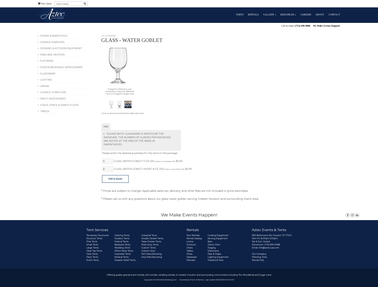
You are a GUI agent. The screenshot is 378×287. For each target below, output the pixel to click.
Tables (189, 251)
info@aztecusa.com (269, 247)
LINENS (44, 86)
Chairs (189, 247)
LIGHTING (46, 79)
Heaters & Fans (215, 260)
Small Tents (92, 244)
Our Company (259, 254)
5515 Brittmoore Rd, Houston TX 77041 (272, 235)
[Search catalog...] (85, 4)
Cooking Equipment (218, 235)
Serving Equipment (218, 238)
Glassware (191, 257)
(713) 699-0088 (302, 26)
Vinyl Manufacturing (151, 257)
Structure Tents (94, 238)
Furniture (191, 244)
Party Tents (92, 257)
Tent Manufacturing (151, 254)
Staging (212, 247)
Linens (189, 241)
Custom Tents (148, 247)
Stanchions (213, 251)
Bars (210, 241)
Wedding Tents (122, 247)
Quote (46, 3)
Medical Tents (121, 257)
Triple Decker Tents (151, 241)
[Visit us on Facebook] (348, 215)
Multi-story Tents (150, 244)
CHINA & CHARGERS (52, 42)
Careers (305, 14)
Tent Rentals (192, 235)
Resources (287, 14)
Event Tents (92, 260)
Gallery (268, 14)
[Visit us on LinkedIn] (357, 215)
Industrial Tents (149, 235)
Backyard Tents (122, 244)
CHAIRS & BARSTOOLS (53, 35)
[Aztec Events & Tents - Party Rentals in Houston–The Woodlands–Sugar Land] (52, 15)
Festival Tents (121, 241)
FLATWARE (47, 60)
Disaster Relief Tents (125, 260)
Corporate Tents (122, 254)
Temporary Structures (97, 235)
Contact (334, 14)
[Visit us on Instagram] (352, 215)
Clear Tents (92, 254)
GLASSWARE (48, 73)
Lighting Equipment (218, 257)
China (189, 254)
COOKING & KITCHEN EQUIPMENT (61, 48)
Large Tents (92, 247)
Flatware (190, 260)
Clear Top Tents (94, 251)
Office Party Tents (123, 251)
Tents (239, 14)
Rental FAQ (258, 260)
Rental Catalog (194, 238)
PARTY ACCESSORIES (53, 98)
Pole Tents (91, 241)
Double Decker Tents (152, 238)
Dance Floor (214, 244)
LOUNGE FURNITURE (53, 92)
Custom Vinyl (148, 251)
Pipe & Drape (214, 254)
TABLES (44, 111)
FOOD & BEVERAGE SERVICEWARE (61, 67)
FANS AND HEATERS (52, 54)
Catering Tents (121, 235)
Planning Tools (259, 257)
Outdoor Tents (121, 238)
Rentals (253, 14)
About (320, 14)
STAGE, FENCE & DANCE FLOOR (59, 105)
